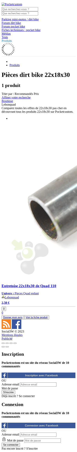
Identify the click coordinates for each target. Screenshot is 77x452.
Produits (7, 40)
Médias (6, 33)
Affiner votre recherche (16, 97)
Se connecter (27, 396)
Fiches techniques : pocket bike (21, 30)
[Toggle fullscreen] (11, 343)
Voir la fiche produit (37, 317)
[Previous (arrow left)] (3, 346)
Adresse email (10, 384)
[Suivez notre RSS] (7, 328)
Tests (5, 37)
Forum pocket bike (13, 26)
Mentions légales (12, 335)
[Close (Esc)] (3, 343)
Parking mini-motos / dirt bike (20, 19)
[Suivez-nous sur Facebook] (16, 328)
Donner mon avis (13, 317)
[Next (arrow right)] (7, 346)
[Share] (7, 343)
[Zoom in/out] (15, 343)
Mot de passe (10, 388)
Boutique (7, 101)
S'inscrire (32, 448)
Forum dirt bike (11, 23)
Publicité (7, 338)
